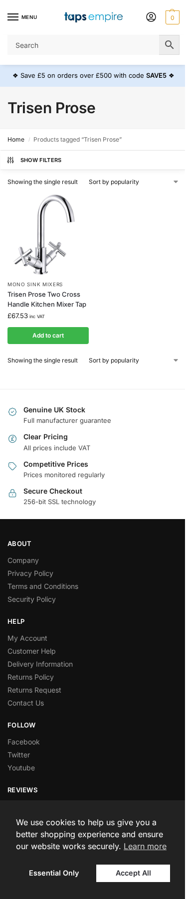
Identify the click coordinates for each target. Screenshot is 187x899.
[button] (171, 17)
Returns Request (34, 690)
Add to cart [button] (48, 335)
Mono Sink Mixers (35, 284)
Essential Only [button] (54, 873)
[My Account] (151, 17)
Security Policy (31, 599)
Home (15, 139)
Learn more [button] (145, 846)
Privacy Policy (30, 573)
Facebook (23, 741)
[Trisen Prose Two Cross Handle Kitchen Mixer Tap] (48, 234)
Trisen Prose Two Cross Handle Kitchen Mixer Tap (46, 299)
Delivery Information (40, 664)
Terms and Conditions (42, 586)
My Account (27, 638)
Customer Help (31, 651)
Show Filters (41, 160)
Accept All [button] (133, 873)
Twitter (18, 754)
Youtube (21, 767)
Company (23, 560)
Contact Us (25, 703)
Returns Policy (30, 677)
